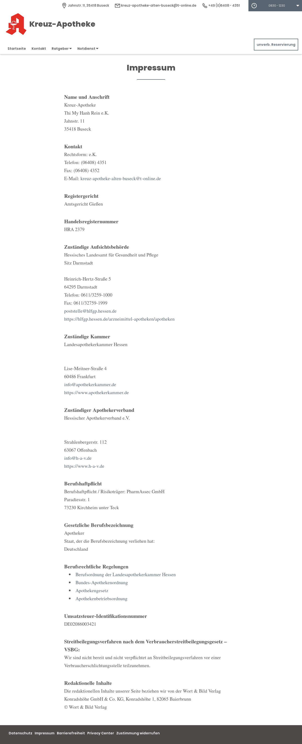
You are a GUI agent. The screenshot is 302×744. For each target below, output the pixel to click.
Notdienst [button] (86, 48)
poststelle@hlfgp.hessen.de (90, 311)
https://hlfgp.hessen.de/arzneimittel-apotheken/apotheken (119, 319)
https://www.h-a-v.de (84, 466)
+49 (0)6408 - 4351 (224, 5)
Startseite (17, 48)
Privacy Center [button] (100, 733)
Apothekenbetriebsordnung (101, 598)
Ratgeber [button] (60, 48)
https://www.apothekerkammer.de (96, 392)
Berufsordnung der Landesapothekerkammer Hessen (126, 574)
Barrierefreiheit (71, 733)
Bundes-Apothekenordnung (102, 582)
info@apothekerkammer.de (90, 384)
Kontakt (39, 48)
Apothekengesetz (92, 590)
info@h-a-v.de (78, 458)
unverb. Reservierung (276, 44)
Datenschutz (20, 733)
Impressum (45, 733)
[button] (275, 5)
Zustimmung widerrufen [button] (138, 733)
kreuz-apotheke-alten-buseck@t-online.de (158, 5)
